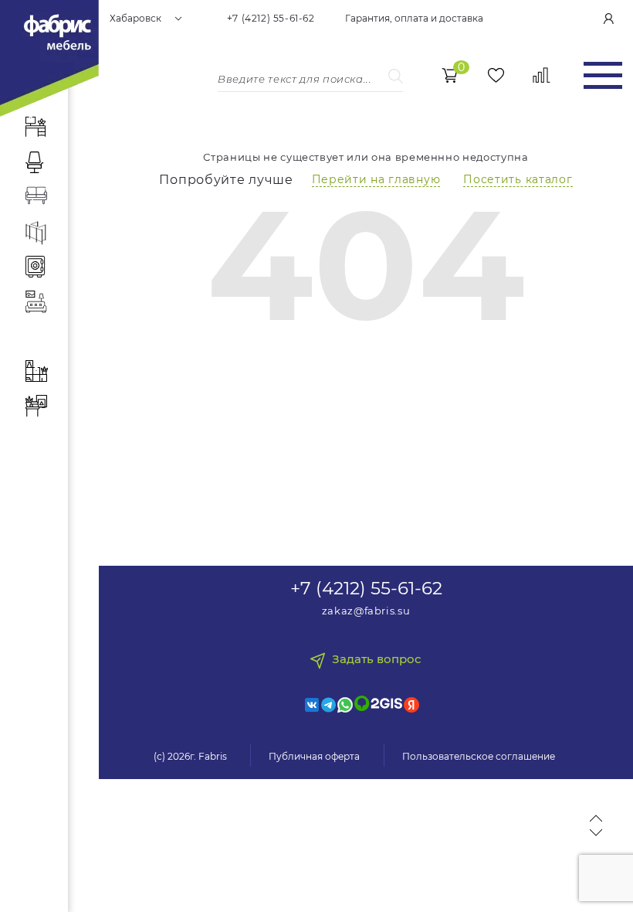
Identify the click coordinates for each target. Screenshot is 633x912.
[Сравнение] (541, 75)
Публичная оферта (314, 756)
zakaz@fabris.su (366, 610)
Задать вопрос (376, 659)
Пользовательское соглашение (478, 756)
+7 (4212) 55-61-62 (271, 18)
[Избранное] (496, 75)
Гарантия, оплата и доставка (414, 18)
